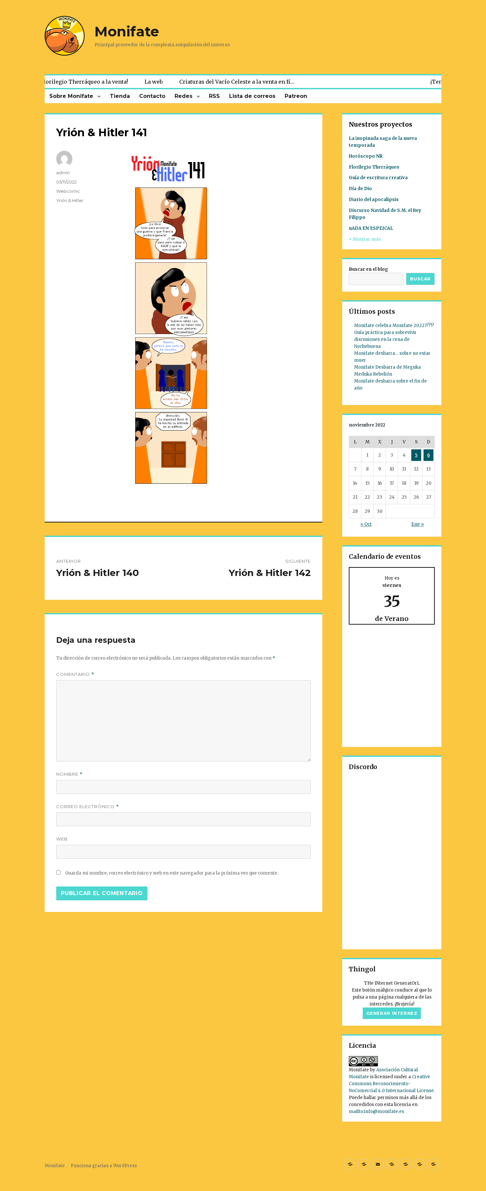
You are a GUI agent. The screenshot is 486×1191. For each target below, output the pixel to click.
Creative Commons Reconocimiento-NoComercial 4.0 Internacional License (391, 1083)
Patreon (296, 96)
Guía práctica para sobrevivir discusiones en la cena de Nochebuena (385, 339)
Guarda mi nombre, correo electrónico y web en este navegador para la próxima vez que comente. (171, 873)
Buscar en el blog (368, 269)
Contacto (152, 96)
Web (62, 839)
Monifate (127, 31)
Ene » (417, 524)
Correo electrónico (87, 806)
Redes (183, 96)
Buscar (420, 278)
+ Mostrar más (365, 239)
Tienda (120, 96)
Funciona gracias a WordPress (104, 1166)
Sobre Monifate (71, 96)
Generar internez (392, 1013)
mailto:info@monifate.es (376, 1111)
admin (63, 172)
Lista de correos (252, 96)
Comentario (75, 674)
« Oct (366, 524)
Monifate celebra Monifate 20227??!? (394, 325)
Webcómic (68, 191)
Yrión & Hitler (70, 200)
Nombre (69, 774)
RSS (214, 96)
